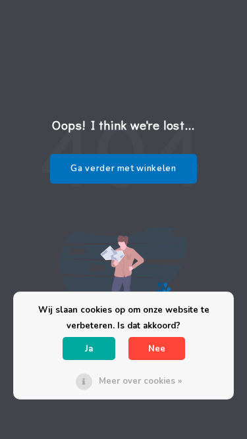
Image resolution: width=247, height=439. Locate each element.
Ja (89, 349)
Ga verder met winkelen (123, 168)
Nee (156, 349)
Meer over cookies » (140, 381)
